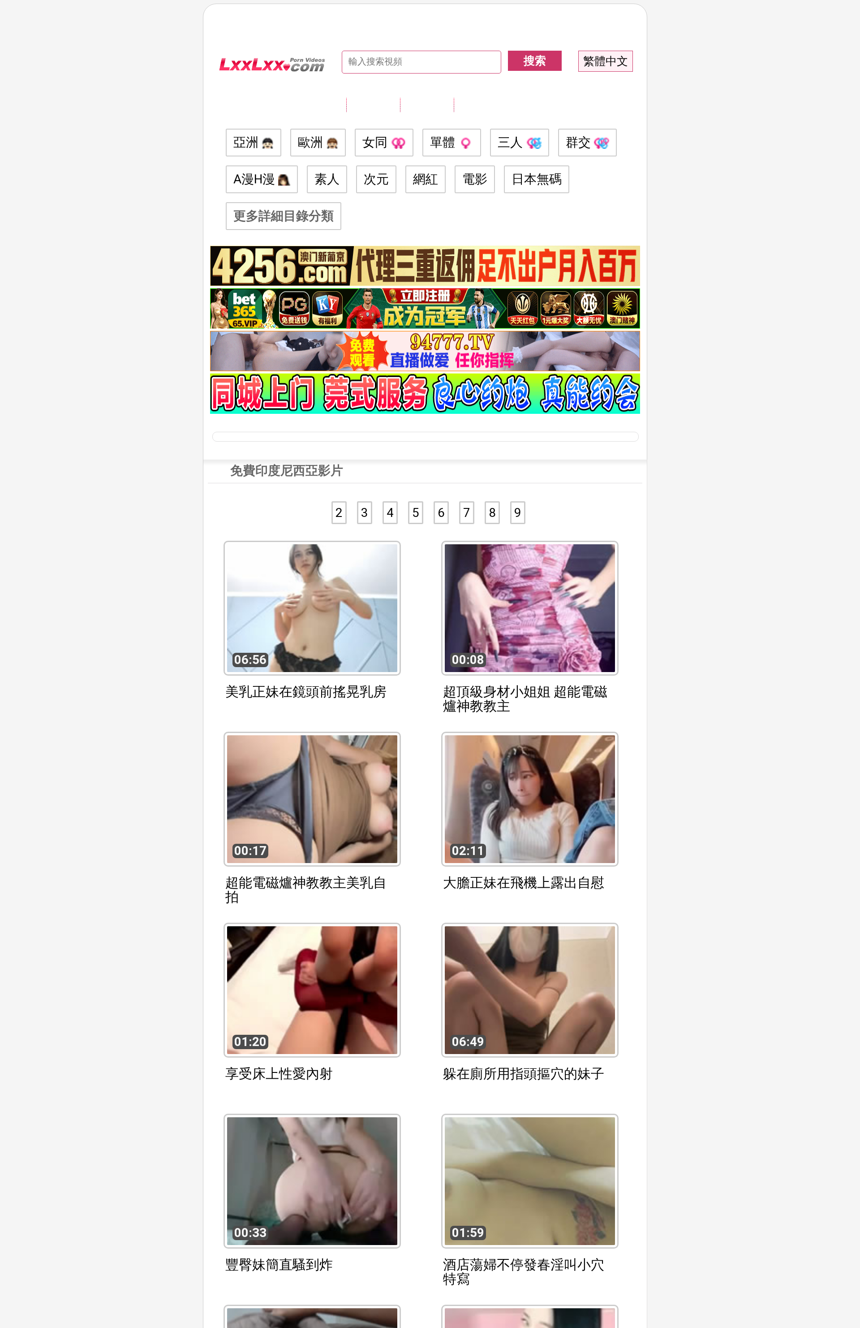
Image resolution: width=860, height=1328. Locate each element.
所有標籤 (373, 104)
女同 (376, 142)
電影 (474, 179)
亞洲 (247, 142)
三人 (512, 142)
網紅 (425, 179)
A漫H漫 (255, 179)
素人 (327, 179)
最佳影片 (480, 104)
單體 (444, 142)
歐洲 (312, 142)
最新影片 (427, 104)
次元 (376, 179)
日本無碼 (537, 179)
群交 (580, 142)
